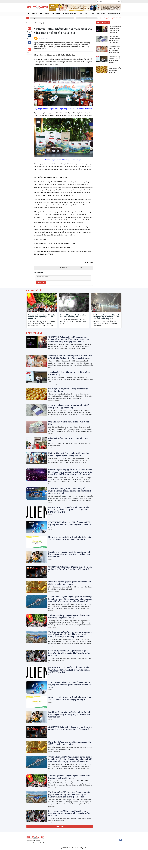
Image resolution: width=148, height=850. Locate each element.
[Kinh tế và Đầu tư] (37, 7)
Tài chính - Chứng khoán (54, 384)
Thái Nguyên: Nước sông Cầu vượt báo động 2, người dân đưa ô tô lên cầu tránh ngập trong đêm (106, 317)
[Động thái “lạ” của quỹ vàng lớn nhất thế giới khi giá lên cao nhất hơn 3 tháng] (36, 587)
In (82, 268)
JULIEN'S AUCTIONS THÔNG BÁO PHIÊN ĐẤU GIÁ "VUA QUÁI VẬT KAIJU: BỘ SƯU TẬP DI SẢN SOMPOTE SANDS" (69, 509)
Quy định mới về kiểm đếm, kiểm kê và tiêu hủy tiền (68, 422)
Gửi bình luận (40, 282)
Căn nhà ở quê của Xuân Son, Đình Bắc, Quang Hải (69, 439)
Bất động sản (51, 646)
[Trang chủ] (28, 14)
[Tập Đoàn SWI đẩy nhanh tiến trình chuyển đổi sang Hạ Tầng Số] (36, 833)
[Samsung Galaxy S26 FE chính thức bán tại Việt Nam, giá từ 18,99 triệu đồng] (36, 410)
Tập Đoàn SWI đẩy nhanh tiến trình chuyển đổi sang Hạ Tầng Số (69, 828)
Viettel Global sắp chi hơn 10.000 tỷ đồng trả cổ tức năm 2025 (69, 373)
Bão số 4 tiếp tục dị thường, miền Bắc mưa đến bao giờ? (73, 316)
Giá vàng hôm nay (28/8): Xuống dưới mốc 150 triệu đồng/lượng (68, 389)
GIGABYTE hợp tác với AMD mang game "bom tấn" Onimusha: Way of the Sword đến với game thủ (70, 567)
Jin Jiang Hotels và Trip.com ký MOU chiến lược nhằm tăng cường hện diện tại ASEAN (69, 454)
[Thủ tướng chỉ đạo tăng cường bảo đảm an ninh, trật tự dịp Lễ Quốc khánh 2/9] (42, 302)
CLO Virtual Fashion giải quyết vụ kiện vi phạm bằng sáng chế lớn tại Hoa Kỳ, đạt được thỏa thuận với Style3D (70, 844)
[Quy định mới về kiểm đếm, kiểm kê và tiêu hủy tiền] (36, 427)
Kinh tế (50, 417)
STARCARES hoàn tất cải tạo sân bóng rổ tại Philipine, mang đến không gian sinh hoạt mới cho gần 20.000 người (70, 490)
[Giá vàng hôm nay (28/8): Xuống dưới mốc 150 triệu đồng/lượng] (36, 394)
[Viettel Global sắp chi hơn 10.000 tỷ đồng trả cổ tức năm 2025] (36, 377)
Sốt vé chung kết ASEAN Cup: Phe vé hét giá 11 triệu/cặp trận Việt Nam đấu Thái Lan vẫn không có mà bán (69, 653)
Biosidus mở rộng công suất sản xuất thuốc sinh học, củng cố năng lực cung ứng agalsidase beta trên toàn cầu (69, 554)
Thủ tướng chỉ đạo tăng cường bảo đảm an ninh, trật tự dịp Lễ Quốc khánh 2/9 (41, 317)
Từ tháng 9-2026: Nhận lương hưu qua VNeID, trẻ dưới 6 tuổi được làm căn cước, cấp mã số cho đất (77, 18)
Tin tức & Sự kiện (32, 310)
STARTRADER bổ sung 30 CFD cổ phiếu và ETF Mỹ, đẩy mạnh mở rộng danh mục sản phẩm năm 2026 (69, 524)
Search (119, 1)
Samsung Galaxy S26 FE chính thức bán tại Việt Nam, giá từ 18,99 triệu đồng (69, 406)
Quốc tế (50, 351)
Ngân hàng (50, 433)
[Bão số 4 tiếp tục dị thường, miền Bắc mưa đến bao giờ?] (74, 302)
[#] (85, 7)
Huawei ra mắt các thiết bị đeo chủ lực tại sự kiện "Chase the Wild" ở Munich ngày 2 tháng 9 (69, 538)
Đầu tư (49, 367)
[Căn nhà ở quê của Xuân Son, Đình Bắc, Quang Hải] (36, 443)
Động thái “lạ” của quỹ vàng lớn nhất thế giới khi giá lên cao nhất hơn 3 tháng (69, 582)
